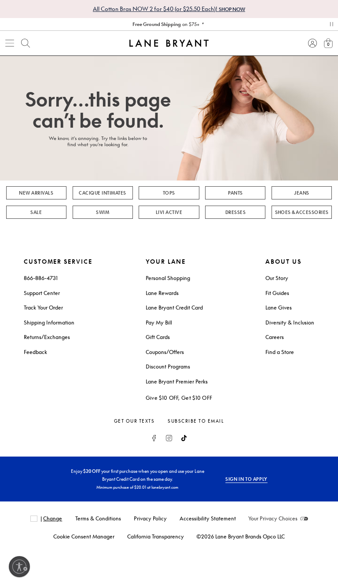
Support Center (42, 293)
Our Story (276, 278)
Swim (102, 212)
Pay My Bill (159, 322)
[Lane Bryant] (169, 43)
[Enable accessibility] (19, 566)
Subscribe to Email (196, 421)
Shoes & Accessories (302, 212)
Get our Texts (134, 421)
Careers (274, 337)
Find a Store (279, 352)
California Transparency (155, 536)
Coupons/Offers (165, 352)
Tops (169, 192)
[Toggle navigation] (10, 43)
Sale (36, 212)
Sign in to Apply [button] (246, 479)
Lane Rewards (162, 293)
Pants (235, 192)
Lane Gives (278, 307)
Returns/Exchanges (47, 337)
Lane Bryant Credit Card (174, 307)
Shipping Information (49, 322)
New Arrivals (36, 192)
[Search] (25, 43)
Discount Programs (168, 366)
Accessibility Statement (208, 518)
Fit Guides (277, 293)
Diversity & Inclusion (289, 322)
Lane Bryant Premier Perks (177, 381)
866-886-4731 (41, 278)
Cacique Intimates (102, 192)
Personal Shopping (168, 278)
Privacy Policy (150, 518)
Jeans (301, 192)
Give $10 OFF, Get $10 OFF (179, 397)
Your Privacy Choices (273, 518)
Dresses (235, 212)
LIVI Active (169, 212)
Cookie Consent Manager (83, 536)
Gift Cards (158, 337)
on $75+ (165, 24)
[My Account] (312, 43)
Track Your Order (43, 307)
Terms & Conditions (98, 518)
